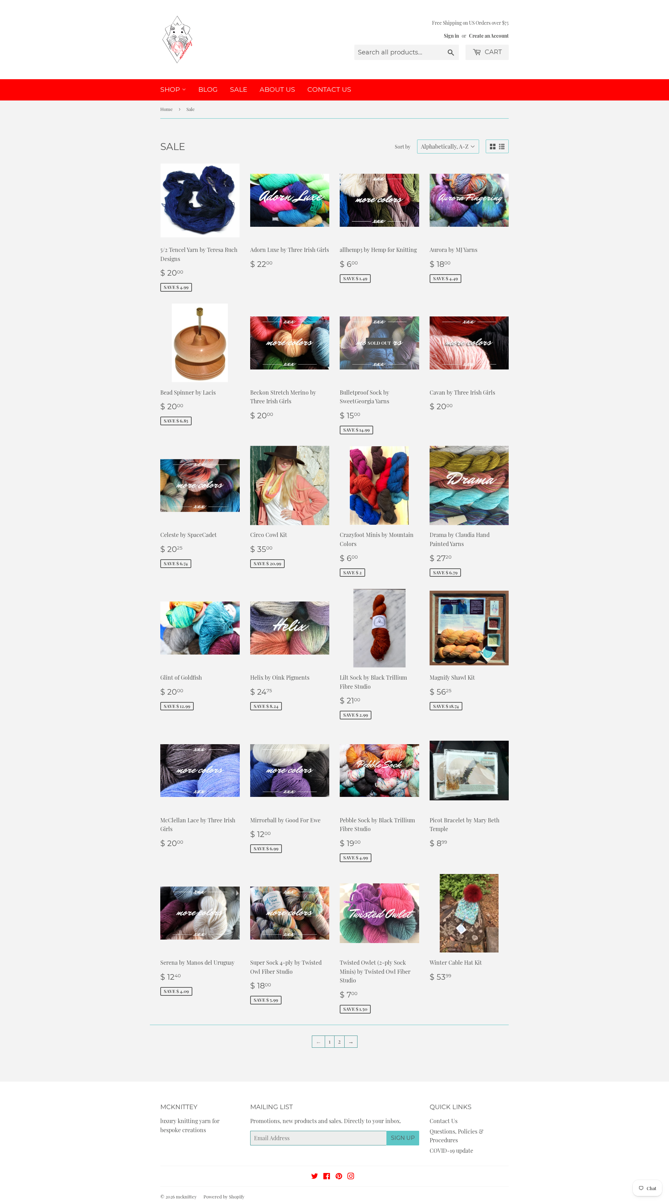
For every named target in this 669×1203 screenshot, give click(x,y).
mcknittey (186, 1197)
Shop (171, 89)
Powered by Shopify (224, 1197)
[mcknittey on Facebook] (326, 1176)
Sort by (402, 146)
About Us (277, 89)
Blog (208, 89)
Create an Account (489, 35)
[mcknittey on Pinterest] (339, 1176)
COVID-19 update (451, 1150)
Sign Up (403, 1138)
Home (166, 109)
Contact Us (329, 89)
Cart (492, 52)
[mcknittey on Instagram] (350, 1176)
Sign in (451, 35)
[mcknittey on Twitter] (314, 1176)
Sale (238, 89)
